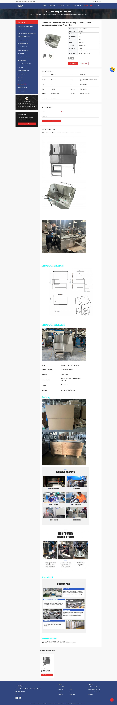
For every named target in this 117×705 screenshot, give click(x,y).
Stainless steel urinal (22, 87)
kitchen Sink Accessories (23, 70)
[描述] (98, 5)
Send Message (51, 121)
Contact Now (27, 124)
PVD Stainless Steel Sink (23, 43)
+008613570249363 (27, 119)
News (71, 686)
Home (31, 14)
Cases (71, 689)
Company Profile (61, 686)
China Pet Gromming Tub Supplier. (36, 703)
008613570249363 (29, 117)
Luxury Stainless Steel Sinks (24, 57)
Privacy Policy (72, 694)
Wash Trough (20, 80)
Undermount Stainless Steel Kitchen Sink (27, 33)
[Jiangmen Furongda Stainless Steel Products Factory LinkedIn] (95, 1)
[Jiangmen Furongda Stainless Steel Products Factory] (20, 5)
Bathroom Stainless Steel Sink (24, 63)
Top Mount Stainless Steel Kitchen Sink (26, 29)
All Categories (90, 694)
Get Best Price (73, 63)
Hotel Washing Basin (22, 90)
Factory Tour (60, 689)
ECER (86, 703)
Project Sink (20, 67)
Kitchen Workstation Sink (23, 40)
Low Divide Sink (21, 53)
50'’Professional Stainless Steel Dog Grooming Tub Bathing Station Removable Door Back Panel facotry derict (46, 670)
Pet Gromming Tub (37, 14)
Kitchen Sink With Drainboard (24, 36)
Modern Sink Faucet (22, 74)
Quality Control (61, 691)
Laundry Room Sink (22, 60)
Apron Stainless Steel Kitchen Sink (25, 26)
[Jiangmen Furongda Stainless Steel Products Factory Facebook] (93, 1)
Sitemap (71, 691)
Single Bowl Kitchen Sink (23, 46)
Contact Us (60, 694)
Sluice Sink (20, 77)
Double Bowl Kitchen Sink (23, 50)
